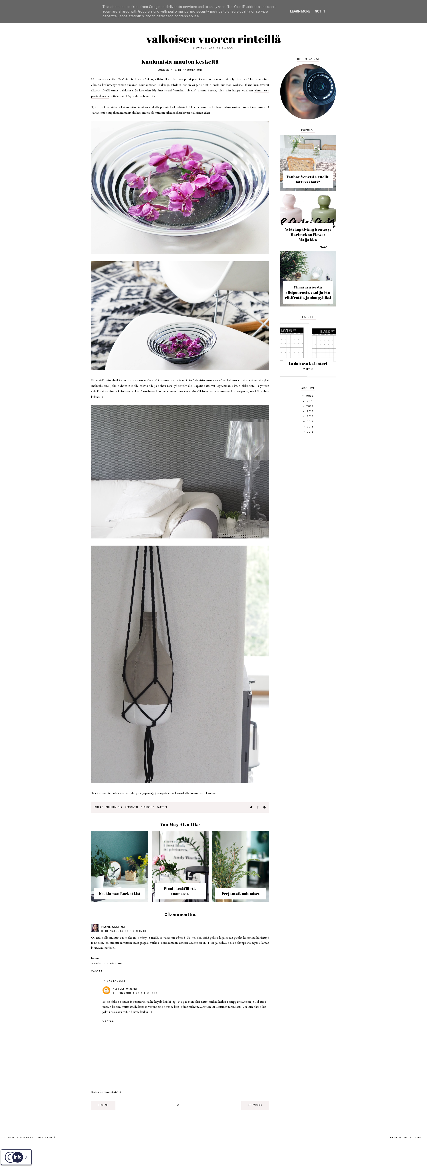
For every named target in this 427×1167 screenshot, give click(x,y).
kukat (99, 807)
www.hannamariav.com (107, 963)
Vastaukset (116, 981)
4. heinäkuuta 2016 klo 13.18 (135, 993)
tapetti (162, 807)
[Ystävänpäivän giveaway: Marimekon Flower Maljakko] (308, 247)
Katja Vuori (125, 988)
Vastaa (97, 971)
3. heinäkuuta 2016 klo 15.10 (123, 931)
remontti (131, 807)
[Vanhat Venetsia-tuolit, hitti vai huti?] (308, 189)
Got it (320, 11)
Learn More (300, 11)
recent (103, 1105)
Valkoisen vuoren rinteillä (213, 38)
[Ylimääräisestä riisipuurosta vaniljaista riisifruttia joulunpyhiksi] (308, 305)
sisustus (147, 807)
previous (255, 1105)
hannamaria (113, 926)
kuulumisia (113, 807)
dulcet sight (412, 1137)
